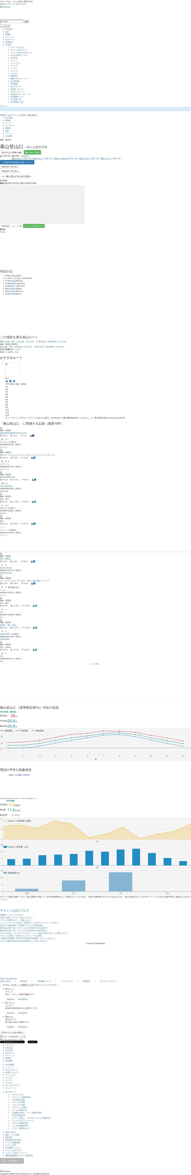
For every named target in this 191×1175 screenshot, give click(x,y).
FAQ (2, 4)
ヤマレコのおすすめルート (21, 52)
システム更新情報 (12, 1142)
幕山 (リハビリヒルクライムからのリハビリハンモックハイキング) (27, 455)
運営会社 (24, 981)
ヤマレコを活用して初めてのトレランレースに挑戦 (21, 935)
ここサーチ (5, 26)
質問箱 (8, 34)
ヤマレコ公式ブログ (18, 50)
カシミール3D (17, 226)
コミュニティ (15, 63)
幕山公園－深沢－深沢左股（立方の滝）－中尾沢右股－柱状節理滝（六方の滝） (32, 346)
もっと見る (94, 663)
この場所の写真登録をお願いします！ (17, 162)
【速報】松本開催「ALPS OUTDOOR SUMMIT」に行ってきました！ (28, 938)
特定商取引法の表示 (13, 1140)
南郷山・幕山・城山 (8, 625)
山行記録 (8, 29)
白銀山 (13, 291)
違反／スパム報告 (12, 1134)
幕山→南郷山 (5, 558)
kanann (3, 508)
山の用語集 (14, 81)
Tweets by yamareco (8, 978)
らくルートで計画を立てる (34, 226)
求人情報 (8, 117)
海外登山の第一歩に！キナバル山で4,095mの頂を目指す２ (24, 927)
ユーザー (14, 68)
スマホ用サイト (13, 1160)
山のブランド (15, 86)
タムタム (3, 442)
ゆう (2, 612)
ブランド (8, 133)
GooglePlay (22, 999)
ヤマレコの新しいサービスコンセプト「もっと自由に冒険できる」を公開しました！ (34, 933)
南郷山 (14, 283)
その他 (8, 44)
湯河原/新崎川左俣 (7, 477)
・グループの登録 (17, 1102)
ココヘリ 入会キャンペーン (16, 1153)
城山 (13, 280)
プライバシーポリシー (109, 981)
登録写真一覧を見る (10, 171)
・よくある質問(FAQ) (19, 1125)
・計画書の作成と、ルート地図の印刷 (25, 1112)
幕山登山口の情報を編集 (12, 152)
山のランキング (16, 91)
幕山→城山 (4, 603)
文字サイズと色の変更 (12, 1032)
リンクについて (67, 981)
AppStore (11, 999)
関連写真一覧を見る (10, 166)
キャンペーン (10, 1088)
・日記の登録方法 (17, 1115)
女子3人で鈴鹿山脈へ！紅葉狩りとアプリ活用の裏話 (21, 925)
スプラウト (4, 464)
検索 (26, 21)
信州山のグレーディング (20, 94)
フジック (3, 530)
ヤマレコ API (10, 1145)
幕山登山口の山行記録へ (19, 176)
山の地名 (22, 115)
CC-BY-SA (23, 798)
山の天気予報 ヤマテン (146, 896)
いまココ (14, 73)
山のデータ (9, 39)
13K (1, 486)
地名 (7, 130)
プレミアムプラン (17, 47)
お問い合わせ (21, 4)
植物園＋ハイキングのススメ (12, 915)
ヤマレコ (8, 991)
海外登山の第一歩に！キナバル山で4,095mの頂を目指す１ (24, 930)
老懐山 (13, 288)
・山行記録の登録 (17, 1099)
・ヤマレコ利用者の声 (19, 1123)
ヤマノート (9, 37)
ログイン (3, 105)
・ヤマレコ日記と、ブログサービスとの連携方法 (30, 1117)
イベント (14, 60)
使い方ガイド (9, 4)
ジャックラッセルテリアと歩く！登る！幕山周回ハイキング (24, 580)
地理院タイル (32, 798)
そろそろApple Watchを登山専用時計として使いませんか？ (24, 940)
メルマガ (14, 70)
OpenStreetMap (6, 798)
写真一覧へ (28, 158)
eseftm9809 (5, 634)
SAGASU (14, 76)
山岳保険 (8, 42)
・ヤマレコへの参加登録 (20, 1097)
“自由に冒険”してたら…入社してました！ (17, 917)
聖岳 (13, 293)
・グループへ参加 (17, 1104)
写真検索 (14, 83)
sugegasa (25, 156)
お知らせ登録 (33, 152)
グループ (14, 65)
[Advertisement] (78, 544)
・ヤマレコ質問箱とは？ (20, 1128)
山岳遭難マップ (16, 96)
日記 (7, 31)
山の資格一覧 (15, 99)
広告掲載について (44, 981)
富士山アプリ (10, 1019)
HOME (2, 115)
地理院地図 (5, 226)
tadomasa (8, 486)
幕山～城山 (4, 499)
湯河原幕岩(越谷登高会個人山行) (13, 433)
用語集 (8, 128)
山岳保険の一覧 (16, 101)
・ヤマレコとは (16, 1094)
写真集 (8, 120)
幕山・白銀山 (5, 647)
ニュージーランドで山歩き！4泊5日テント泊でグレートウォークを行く (29, 922)
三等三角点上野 (18, 278)
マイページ (9, 1045)
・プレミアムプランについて (22, 1120)
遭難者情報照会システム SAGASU (19, 1155)
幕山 (13, 275)
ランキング (9, 125)
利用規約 (86, 981)
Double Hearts (6, 567)
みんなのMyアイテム (18, 55)
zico (1, 656)
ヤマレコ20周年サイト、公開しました (15, 920)
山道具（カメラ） (17, 89)
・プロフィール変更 (18, 1107)
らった (2, 590)
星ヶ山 (14, 286)
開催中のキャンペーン (19, 78)
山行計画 (14, 57)
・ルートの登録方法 (18, 1110)
